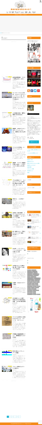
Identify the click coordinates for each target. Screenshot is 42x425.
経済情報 (13, 12)
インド (35, 272)
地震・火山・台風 (17, 12)
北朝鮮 (29, 283)
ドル (29, 276)
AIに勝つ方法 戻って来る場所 (35, 227)
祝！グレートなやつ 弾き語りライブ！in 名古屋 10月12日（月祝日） (34, 222)
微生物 (34, 286)
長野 (34, 294)
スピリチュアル (36, 274)
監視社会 (30, 290)
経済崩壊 (30, 291)
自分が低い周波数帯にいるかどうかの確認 (35, 215)
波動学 (37, 287)
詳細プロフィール (34, 141)
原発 (33, 283)
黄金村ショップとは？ (31, 165)
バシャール (33, 276)
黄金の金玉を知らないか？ (20, 423)
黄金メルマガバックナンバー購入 (33, 163)
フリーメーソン (37, 278)
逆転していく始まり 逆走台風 (36, 238)
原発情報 (26, 12)
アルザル (30, 271)
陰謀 (29, 12)
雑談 (10, 12)
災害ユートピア (34, 242)
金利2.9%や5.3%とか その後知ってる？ (36, 233)
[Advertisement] (21, 24)
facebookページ (30, 170)
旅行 (32, 287)
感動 (38, 286)
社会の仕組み (36, 290)
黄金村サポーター (30, 161)
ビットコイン (30, 278)
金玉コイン (30, 294)
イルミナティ (30, 272)
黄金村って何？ (30, 159)
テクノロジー (22, 12)
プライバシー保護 (30, 168)
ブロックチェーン (31, 279)
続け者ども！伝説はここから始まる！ (21, 14)
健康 (34, 282)
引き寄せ (30, 286)
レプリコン (37, 279)
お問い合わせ (34, 12)
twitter (28, 172)
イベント (7, 12)
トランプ (36, 275)
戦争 (29, 287)
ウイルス (30, 274)
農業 (34, 291)
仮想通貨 (30, 282)
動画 (38, 282)
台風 (36, 283)
